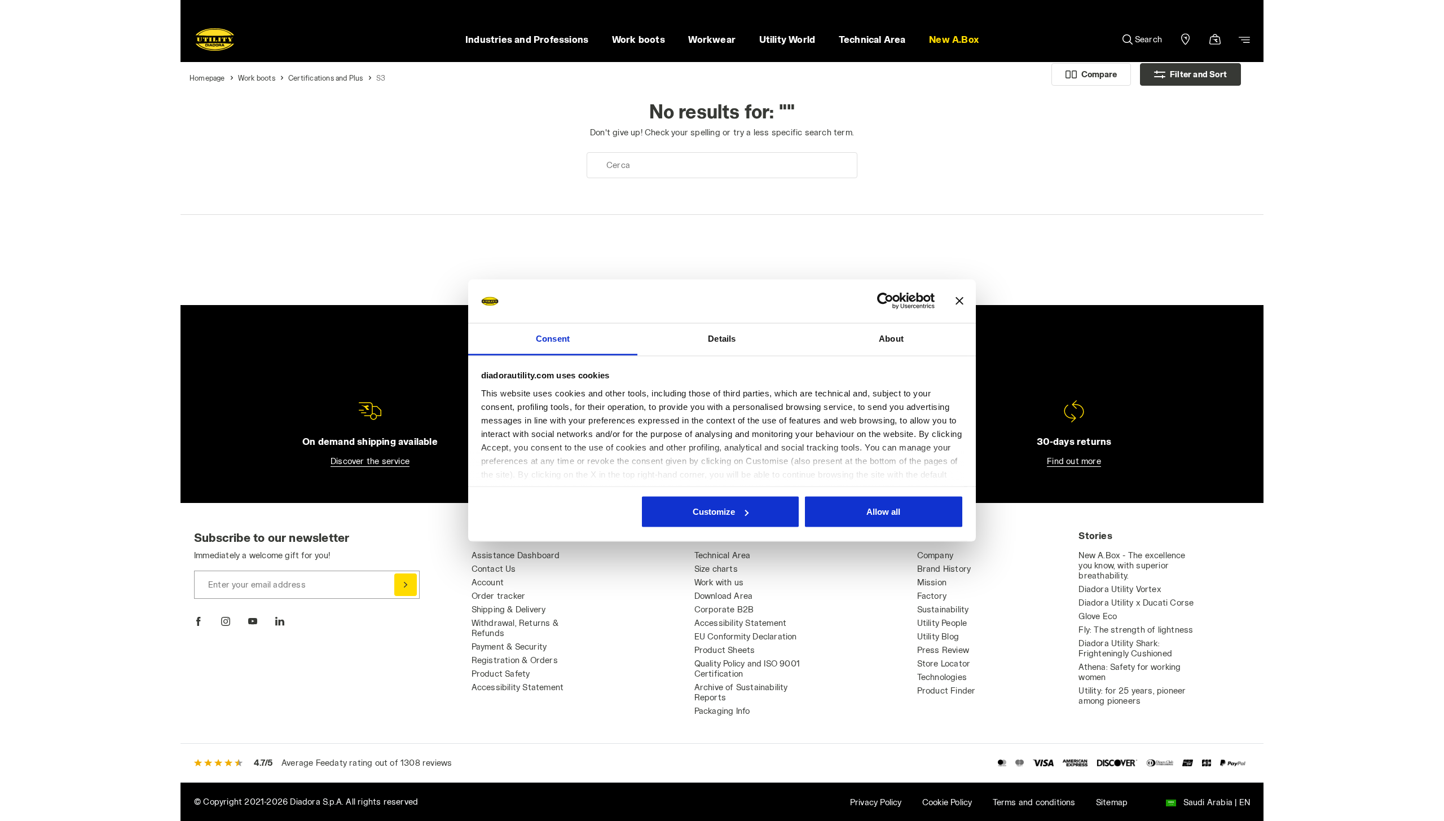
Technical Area (722, 555)
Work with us (718, 582)
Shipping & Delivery (509, 609)
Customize (714, 512)
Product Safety (501, 673)
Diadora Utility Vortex (1119, 589)
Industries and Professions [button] (526, 39)
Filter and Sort (1198, 74)
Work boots (256, 78)
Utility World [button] (787, 39)
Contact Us (494, 568)
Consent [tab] (553, 338)
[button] (953, 39)
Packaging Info (722, 711)
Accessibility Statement (518, 687)
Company (935, 555)
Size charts (716, 568)
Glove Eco (1097, 616)
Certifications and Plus (325, 78)
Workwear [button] (712, 39)
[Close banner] (959, 301)
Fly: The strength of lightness (1135, 629)
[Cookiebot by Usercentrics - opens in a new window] (885, 301)
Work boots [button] (638, 39)
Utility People (942, 623)
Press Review (943, 650)
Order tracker (499, 596)
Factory (931, 596)
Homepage (207, 78)
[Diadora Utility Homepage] (215, 39)
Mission (931, 582)
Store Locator (944, 663)
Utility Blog (938, 636)
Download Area (723, 596)
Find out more (1074, 461)
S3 (380, 78)
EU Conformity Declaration (745, 636)
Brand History (944, 568)
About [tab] (891, 338)
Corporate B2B (724, 609)
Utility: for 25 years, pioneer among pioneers (1132, 695)
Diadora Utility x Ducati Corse (1136, 602)
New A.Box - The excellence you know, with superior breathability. (1131, 565)
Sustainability (943, 609)
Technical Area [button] (872, 39)
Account (488, 582)
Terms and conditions (1034, 802)
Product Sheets (724, 650)
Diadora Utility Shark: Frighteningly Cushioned (1125, 648)
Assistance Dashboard (516, 555)
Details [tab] (722, 338)
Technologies (942, 677)
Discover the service (370, 461)
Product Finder (946, 690)
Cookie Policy (947, 802)
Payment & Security (509, 646)
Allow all (883, 512)
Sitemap (1112, 802)
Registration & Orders (515, 660)
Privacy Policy (876, 802)
